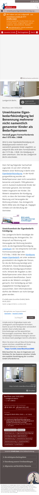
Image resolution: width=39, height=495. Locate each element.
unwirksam (18, 444)
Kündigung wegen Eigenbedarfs (15, 436)
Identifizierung (10, 438)
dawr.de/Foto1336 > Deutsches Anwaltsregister (27, 80)
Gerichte (34, 32)
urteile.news (13, 485)
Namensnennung (10, 441)
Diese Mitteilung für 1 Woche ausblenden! (20, 28)
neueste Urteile (10, 32)
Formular (15, 492)
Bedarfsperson (10, 433)
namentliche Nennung (24, 438)
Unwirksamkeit (23, 441)
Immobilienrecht (10, 430)
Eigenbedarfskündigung (25, 433)
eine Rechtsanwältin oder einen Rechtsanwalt (23, 490)
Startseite (7, 313)
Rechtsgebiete (23, 32)
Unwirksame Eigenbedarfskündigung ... (21, 11)
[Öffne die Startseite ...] (13, 6)
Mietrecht (21, 430)
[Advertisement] (19, 56)
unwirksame (9, 444)
